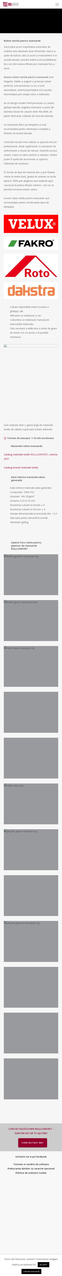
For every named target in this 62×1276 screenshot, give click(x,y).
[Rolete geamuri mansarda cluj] (32, 575)
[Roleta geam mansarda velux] (32, 621)
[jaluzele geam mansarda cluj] (32, 850)
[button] (57, 4)
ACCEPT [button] (43, 1264)
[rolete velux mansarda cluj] (32, 667)
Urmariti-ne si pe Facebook (31, 1156)
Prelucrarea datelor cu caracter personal (31, 1168)
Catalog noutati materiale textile (21, 467)
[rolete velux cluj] (32, 804)
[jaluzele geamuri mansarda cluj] (32, 942)
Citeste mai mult (31, 1271)
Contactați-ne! (33, 1142)
